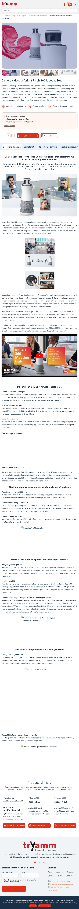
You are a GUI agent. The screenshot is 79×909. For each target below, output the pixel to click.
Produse (7, 16)
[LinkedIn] (44, 862)
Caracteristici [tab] (30, 147)
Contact (69, 876)
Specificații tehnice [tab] (48, 147)
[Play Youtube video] (39, 355)
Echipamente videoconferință (37, 16)
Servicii (50, 876)
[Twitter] (39, 862)
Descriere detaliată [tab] (12, 147)
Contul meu (64, 4)
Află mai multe (9, 126)
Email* (24, 872)
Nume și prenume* (8, 872)
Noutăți (60, 876)
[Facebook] (35, 862)
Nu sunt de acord (44, 906)
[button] (14, 825)
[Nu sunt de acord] (76, 904)
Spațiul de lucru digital (19, 16)
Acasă (50, 872)
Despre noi (60, 872)
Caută (74, 10)
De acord (33, 906)
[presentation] (12, 146)
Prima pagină (2, 16)
